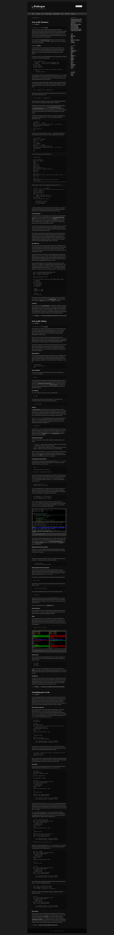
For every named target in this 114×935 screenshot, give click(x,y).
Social (72, 75)
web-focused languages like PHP (55, 541)
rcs (62, 315)
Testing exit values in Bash (76, 30)
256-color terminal (53, 384)
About (33, 13)
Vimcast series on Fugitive (37, 919)
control (60, 315)
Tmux (72, 67)
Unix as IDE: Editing (39, 321)
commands (62, 686)
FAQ (42, 13)
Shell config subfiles (75, 28)
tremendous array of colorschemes (44, 383)
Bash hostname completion (76, 24)
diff (56, 315)
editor (44, 686)
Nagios (72, 59)
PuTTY (72, 62)
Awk (72, 46)
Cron (72, 49)
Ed (71, 53)
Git (35, 925)
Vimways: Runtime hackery (76, 20)
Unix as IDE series (45, 305)
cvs (58, 315)
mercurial (54, 315)
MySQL (72, 58)
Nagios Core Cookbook (75, 40)
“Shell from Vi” (49, 605)
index (46, 925)
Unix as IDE (67, 13)
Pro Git (41, 300)
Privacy (72, 41)
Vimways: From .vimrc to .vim (76, 21)
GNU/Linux (37, 315)
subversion (52, 925)
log (48, 315)
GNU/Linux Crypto (48, 13)
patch (51, 315)
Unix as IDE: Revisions (40, 22)
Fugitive (33, 670)
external (58, 686)
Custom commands (74, 25)
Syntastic (61, 542)
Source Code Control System (54, 107)
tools (48, 686)
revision (43, 315)
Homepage (73, 72)
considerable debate (52, 299)
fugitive (40, 925)
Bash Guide (38, 13)
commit (43, 925)
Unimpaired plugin (55, 433)
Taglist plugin (44, 433)
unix (65, 315)
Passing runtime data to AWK (76, 19)
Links (62, 13)
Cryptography (73, 50)
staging (48, 925)
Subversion (55, 218)
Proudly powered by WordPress (58, 930)
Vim (71, 68)
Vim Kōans (73, 13)
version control (54, 686)
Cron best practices (74, 26)
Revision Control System (38, 108)
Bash (72, 48)
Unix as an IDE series (45, 39)
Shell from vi (73, 23)
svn (64, 315)
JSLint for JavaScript (39, 542)
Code (72, 74)
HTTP (72, 57)
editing (50, 686)
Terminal (72, 65)
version (46, 315)
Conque (40, 454)
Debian (72, 52)
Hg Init (53, 300)
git (49, 315)
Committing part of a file (41, 692)
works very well (37, 409)
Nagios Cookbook (56, 13)
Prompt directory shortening (76, 29)
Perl (71, 60)
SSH (72, 63)
